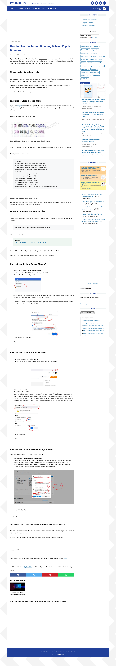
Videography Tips (94, 72)
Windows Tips (96, 75)
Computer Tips (23, 8)
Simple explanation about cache (91, 320)
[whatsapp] (66, 575)
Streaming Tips (85, 69)
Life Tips (52, 8)
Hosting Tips (84, 59)
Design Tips (94, 56)
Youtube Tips (84, 79)
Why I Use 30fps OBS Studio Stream (93, 202)
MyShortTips (18, 3)
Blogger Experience (87, 22)
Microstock (98, 62)
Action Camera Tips (86, 46)
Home (12, 8)
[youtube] (100, 3)
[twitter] (96, 3)
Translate (94, 37)
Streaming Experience (88, 25)
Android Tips (97, 46)
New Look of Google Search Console (89, 175)
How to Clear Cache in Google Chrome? (93, 328)
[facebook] (92, 3)
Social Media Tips (99, 66)
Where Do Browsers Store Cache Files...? (94, 325)
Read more (88, 173)
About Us (45, 651)
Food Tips (102, 56)
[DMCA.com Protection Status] (85, 289)
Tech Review (94, 69)
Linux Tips (90, 62)
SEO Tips (90, 66)
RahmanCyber (84, 304)
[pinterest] (50, 575)
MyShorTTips (28, 567)
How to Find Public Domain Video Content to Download (31, 243)
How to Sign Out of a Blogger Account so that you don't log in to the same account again (93, 102)
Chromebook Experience (89, 20)
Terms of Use (53, 651)
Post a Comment (25, 55)
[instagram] (104, 3)
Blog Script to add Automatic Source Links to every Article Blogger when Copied (93, 114)
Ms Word (83, 66)
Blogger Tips (94, 50)
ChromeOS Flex (85, 56)
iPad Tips (101, 59)
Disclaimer (61, 651)
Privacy (67, 651)
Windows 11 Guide (86, 75)
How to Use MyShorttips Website (92, 214)
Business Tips (84, 53)
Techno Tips (84, 72)
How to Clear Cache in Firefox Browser (93, 330)
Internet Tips (39, 8)
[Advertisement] (42, 26)
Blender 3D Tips (85, 50)
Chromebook (94, 53)
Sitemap (73, 651)
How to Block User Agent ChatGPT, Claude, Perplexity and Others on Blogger (90, 168)
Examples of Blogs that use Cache (92, 323)
